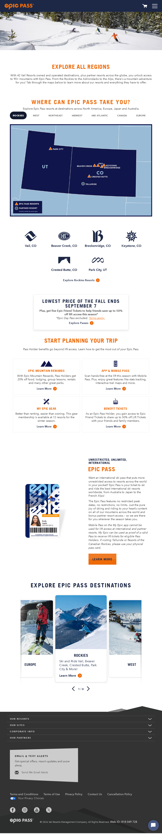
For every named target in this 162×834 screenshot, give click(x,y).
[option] (81, 638)
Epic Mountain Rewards (46, 371)
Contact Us (95, 794)
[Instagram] (27, 810)
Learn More (44, 388)
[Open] (154, 6)
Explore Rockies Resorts (78, 280)
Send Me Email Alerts (34, 772)
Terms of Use (51, 794)
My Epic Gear (46, 408)
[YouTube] (39, 810)
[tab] (18, 115)
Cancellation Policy (119, 794)
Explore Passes (78, 323)
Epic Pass (101, 469)
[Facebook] (15, 810)
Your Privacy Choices (30, 798)
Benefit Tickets (115, 408)
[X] (51, 810)
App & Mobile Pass (116, 371)
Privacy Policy (73, 794)
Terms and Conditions (24, 794)
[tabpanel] (81, 208)
